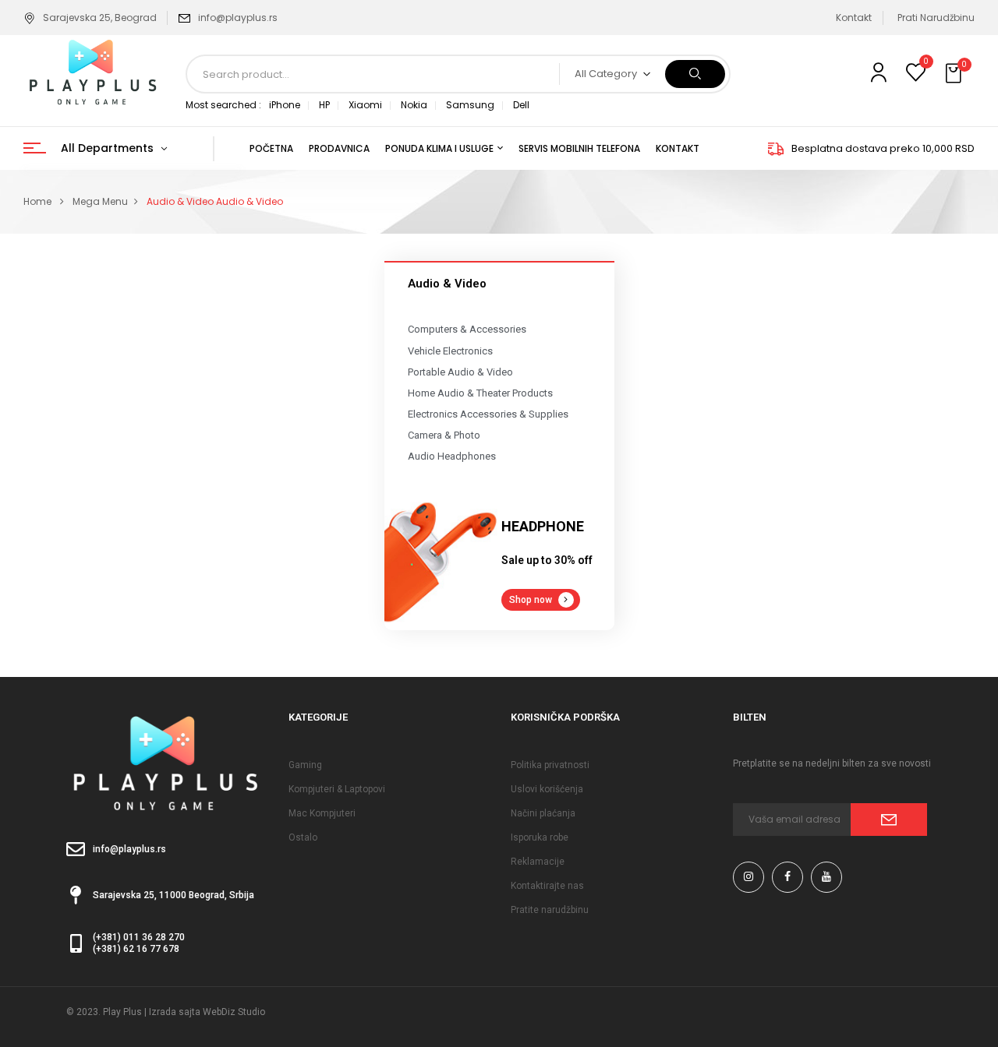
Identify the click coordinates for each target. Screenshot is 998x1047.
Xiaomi (365, 104)
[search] (695, 74)
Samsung (470, 104)
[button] (955, 74)
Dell (521, 104)
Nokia (414, 104)
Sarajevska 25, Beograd (100, 17)
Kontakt (854, 17)
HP (324, 104)
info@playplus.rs (238, 17)
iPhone (284, 104)
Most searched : (223, 104)
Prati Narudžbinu (936, 17)
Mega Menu (100, 201)
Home (37, 201)
